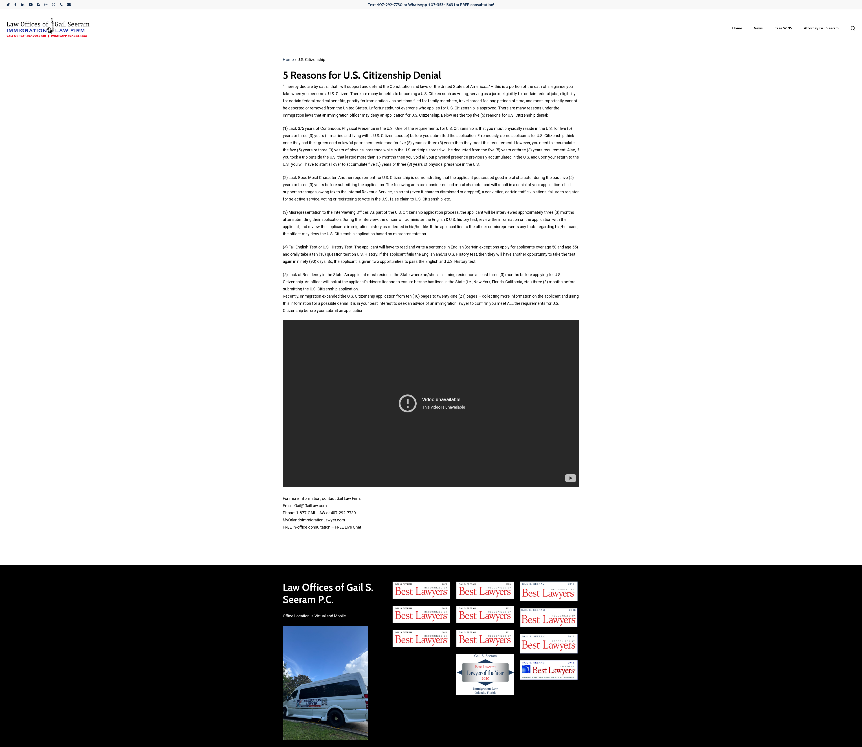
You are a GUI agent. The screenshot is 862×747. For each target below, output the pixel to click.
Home (288, 59)
